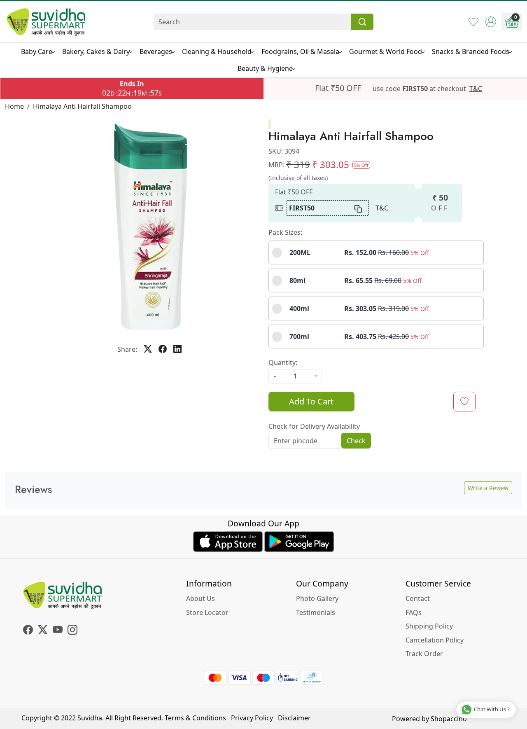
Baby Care (36, 51)
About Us (200, 598)
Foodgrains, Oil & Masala (300, 51)
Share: (127, 349)
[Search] (362, 22)
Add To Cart (311, 401)
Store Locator (207, 612)
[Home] (46, 21)
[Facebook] (28, 631)
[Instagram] (72, 631)
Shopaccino (449, 718)
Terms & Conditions (195, 717)
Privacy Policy (252, 717)
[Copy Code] (358, 208)
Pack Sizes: (285, 232)
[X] (42, 631)
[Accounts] (490, 21)
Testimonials (315, 612)
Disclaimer (294, 717)
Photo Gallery (317, 598)
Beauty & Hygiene (265, 68)
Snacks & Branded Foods (470, 51)
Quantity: (282, 362)
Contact (418, 598)
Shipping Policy (429, 626)
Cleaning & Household (217, 51)
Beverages (156, 51)
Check (356, 440)
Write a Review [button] (488, 488)
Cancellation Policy (435, 640)
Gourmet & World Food (385, 51)
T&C (475, 88)
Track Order (424, 653)
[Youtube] (57, 631)
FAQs (414, 612)
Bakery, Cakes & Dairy (96, 51)
